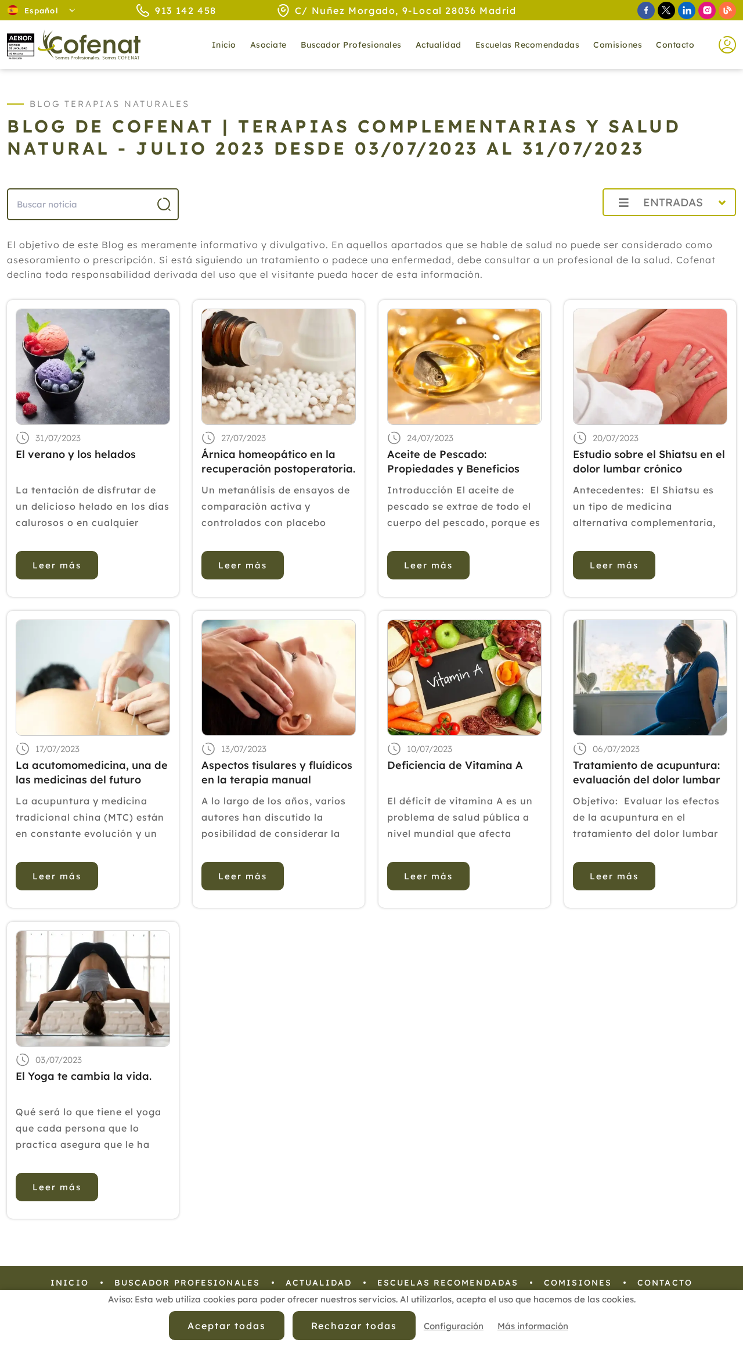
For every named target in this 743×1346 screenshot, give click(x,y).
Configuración (454, 1325)
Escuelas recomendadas (527, 45)
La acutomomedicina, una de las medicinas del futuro (92, 772)
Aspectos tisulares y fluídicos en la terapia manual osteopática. (276, 772)
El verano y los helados (76, 454)
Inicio (224, 45)
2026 (566, 228)
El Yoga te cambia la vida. (84, 1076)
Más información (532, 1325)
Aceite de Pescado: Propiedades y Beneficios (453, 461)
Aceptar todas (226, 1325)
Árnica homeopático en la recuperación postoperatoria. (278, 461)
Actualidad (319, 1282)
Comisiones (617, 45)
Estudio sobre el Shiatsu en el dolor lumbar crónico (649, 461)
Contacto (675, 45)
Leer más (57, 565)
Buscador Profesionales (351, 45)
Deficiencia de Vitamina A (455, 765)
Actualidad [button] (438, 45)
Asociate (268, 45)
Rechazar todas (354, 1325)
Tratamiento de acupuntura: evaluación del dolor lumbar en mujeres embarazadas (646, 772)
